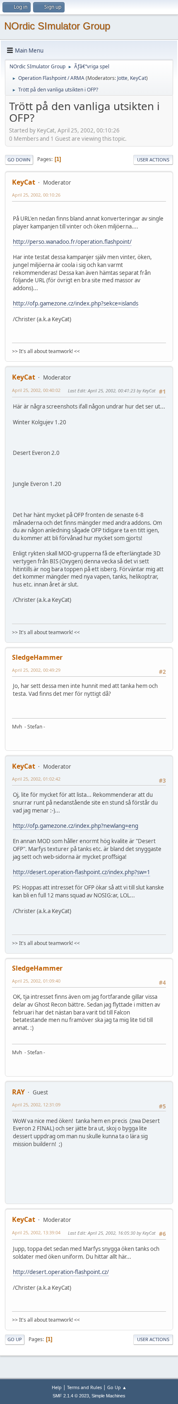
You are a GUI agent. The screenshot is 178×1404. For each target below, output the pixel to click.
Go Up (14, 1339)
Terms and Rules (84, 1387)
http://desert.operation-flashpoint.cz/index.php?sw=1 (81, 872)
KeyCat (138, 78)
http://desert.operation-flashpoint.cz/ (61, 1272)
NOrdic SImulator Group (57, 25)
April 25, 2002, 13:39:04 (36, 1232)
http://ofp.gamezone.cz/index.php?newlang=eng (75, 825)
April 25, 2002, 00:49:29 (36, 670)
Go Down (19, 159)
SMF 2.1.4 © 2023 (71, 1395)
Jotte (122, 78)
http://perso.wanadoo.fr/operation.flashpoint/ (72, 241)
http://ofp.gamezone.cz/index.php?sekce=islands (75, 303)
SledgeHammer (37, 657)
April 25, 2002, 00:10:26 (36, 195)
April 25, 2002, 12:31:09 (36, 1104)
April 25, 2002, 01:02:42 (36, 779)
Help (57, 1387)
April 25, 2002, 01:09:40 (36, 981)
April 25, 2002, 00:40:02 (36, 390)
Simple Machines (108, 1395)
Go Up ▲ (117, 1387)
